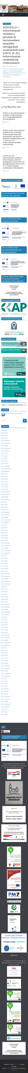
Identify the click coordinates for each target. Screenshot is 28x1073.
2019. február (4, 630)
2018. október (4, 640)
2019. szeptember (6, 612)
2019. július (4, 617)
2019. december (5, 604)
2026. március (5, 435)
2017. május (4, 683)
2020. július (4, 586)
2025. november (5, 443)
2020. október (4, 578)
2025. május (4, 456)
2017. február (4, 691)
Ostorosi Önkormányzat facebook (13, 413)
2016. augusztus (5, 706)
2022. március (5, 535)
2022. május (4, 530)
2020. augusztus (5, 584)
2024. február (4, 486)
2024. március (5, 484)
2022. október (4, 517)
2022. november (5, 515)
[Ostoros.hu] (14, 5)
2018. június (4, 650)
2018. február (4, 660)
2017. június (4, 681)
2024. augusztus (5, 471)
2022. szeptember (6, 520)
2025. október (4, 445)
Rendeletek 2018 (6, 23)
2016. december (5, 696)
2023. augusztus (5, 499)
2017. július (4, 678)
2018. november (5, 637)
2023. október (4, 497)
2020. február (4, 599)
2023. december (5, 492)
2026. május (4, 430)
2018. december (5, 635)
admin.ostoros (14, 66)
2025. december (5, 440)
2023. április (4, 507)
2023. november (5, 494)
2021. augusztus (5, 553)
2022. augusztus (5, 522)
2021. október (4, 548)
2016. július (4, 709)
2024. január (4, 489)
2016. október (4, 701)
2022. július (4, 525)
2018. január (4, 663)
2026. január (4, 438)
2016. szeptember (6, 704)
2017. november (5, 668)
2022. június (4, 527)
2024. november (5, 466)
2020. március (5, 596)
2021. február (4, 568)
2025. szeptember (6, 448)
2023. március (5, 509)
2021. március (5, 566)
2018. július (4, 648)
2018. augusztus (5, 645)
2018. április (4, 655)
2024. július (4, 474)
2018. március (5, 658)
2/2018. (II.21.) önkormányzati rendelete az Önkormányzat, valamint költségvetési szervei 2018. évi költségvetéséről (15, 86)
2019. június (4, 619)
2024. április (4, 481)
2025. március (5, 461)
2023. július (4, 502)
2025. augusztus (5, 451)
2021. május (4, 561)
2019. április (4, 625)
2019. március (5, 627)
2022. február (4, 538)
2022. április (4, 532)
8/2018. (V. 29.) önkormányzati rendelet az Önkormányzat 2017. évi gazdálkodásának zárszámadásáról (13, 116)
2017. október (4, 671)
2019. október (4, 609)
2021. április (4, 563)
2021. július (4, 555)
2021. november (5, 545)
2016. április (4, 714)
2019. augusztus (5, 614)
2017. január (4, 694)
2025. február (4, 463)
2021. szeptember (6, 550)
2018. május (4, 653)
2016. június (4, 712)
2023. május (4, 504)
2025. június (4, 453)
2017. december (5, 665)
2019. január (4, 632)
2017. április (4, 686)
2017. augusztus (5, 676)
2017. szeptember (6, 673)
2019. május (4, 622)
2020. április (4, 594)
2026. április (4, 433)
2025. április (4, 458)
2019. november (5, 607)
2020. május (4, 591)
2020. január (4, 602)
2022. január (4, 540)
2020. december (5, 573)
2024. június (4, 476)
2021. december (5, 543)
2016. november (5, 699)
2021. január (4, 571)
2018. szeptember (6, 642)
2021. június (4, 558)
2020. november (5, 576)
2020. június (4, 589)
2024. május (4, 479)
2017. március (5, 688)
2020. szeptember (6, 581)
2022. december (5, 512)
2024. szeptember (6, 468)
